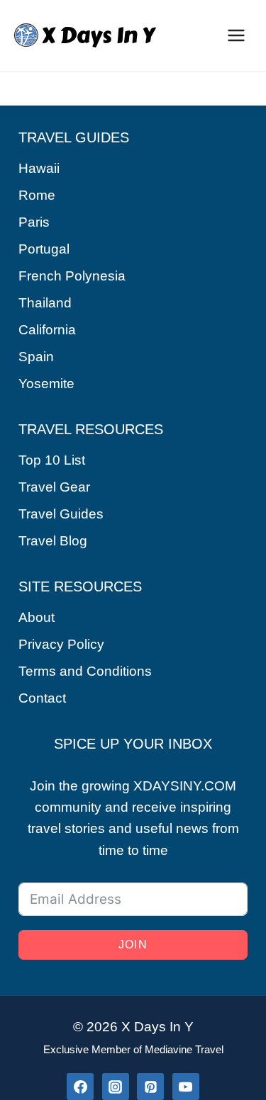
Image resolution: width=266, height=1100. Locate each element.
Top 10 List (51, 460)
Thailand (45, 302)
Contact (42, 698)
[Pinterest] (150, 1086)
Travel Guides (61, 513)
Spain (36, 356)
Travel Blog (52, 540)
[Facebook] (80, 1086)
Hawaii (39, 168)
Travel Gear (54, 487)
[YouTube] (185, 1086)
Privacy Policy (61, 644)
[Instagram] (115, 1086)
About (36, 617)
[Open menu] (236, 35)
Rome (36, 195)
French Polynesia (72, 275)
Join (133, 945)
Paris (34, 222)
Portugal (44, 249)
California (47, 329)
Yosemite (46, 383)
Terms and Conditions (85, 671)
